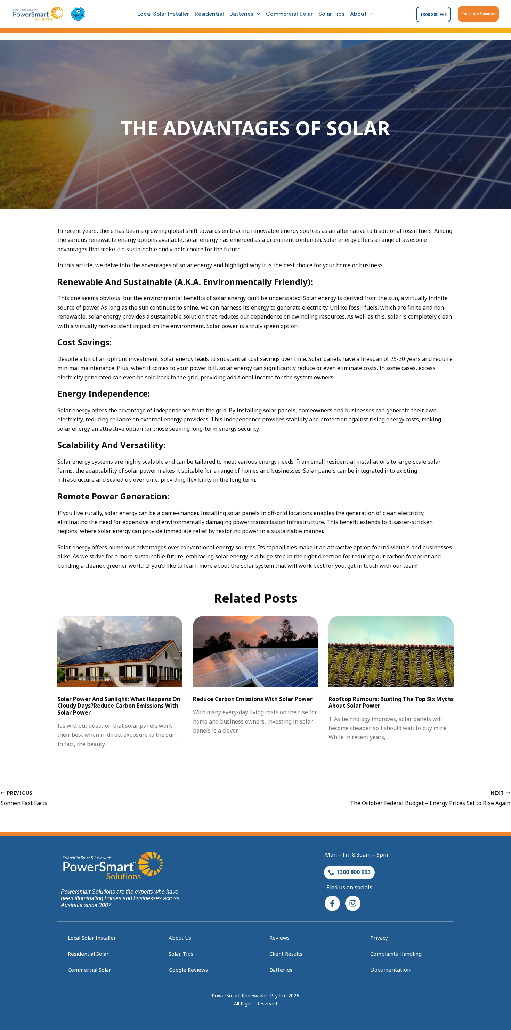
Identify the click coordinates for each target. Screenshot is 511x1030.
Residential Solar (88, 953)
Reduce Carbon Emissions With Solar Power (253, 699)
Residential (209, 13)
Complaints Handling (396, 953)
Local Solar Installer (163, 13)
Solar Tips (331, 13)
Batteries (241, 13)
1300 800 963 (433, 14)
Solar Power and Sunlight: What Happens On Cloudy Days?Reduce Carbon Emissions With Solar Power (118, 705)
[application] (256, 14)
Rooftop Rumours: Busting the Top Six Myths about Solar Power (391, 702)
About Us (180, 937)
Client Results (285, 953)
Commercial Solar (289, 13)
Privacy (379, 937)
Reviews (279, 937)
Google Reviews (188, 969)
